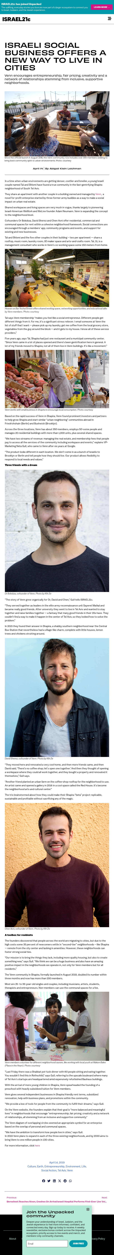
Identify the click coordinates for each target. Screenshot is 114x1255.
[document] (57, 627)
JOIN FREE (78, 1243)
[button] (88, 1209)
